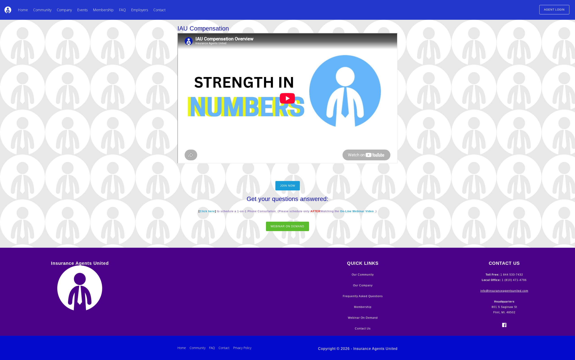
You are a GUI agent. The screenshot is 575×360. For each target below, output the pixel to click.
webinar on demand (287, 226)
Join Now (287, 185)
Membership (103, 9)
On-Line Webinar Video (357, 211)
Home (23, 9)
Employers (139, 9)
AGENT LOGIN (554, 9)
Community (42, 9)
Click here (207, 211)
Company (64, 9)
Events (82, 9)
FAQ (122, 9)
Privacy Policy (242, 348)
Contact (159, 9)
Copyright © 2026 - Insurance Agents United (358, 349)
